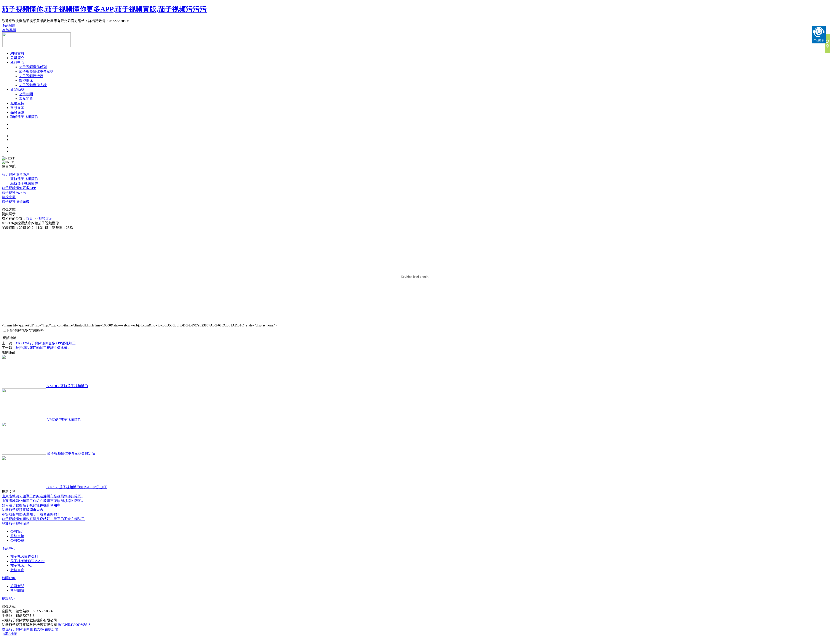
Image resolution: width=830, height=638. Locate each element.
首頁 (29, 218)
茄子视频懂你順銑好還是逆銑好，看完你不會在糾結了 (43, 519)
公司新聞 (26, 94)
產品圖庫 (9, 25)
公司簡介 (17, 58)
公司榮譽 (17, 540)
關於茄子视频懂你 (15, 523)
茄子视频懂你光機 (33, 85)
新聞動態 (17, 89)
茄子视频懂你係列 (33, 67)
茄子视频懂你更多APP (36, 71)
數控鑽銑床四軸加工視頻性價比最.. (42, 348)
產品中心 (17, 62)
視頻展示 (17, 108)
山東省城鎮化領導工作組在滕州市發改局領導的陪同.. (42, 496)
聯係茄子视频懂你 (24, 117)
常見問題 (26, 98)
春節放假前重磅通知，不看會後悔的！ (31, 514)
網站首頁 (17, 53)
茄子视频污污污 (31, 76)
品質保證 (17, 112)
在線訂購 (51, 629)
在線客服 (9, 30)
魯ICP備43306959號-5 (74, 625)
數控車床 (26, 80)
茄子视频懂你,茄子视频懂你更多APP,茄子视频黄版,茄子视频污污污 (104, 9)
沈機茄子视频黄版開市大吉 (22, 510)
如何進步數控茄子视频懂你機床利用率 (31, 505)
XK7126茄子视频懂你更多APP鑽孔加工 (46, 343)
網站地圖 (10, 634)
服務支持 (17, 103)
